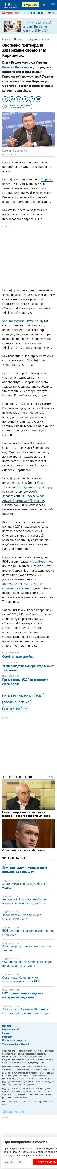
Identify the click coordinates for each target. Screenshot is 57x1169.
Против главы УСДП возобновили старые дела (25, 682)
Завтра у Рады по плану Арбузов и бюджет (24, 886)
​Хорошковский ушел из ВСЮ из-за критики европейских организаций (25, 1011)
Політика (19, 39)
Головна (6, 39)
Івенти (6, 1033)
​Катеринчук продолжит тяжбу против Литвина (27, 948)
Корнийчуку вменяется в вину (22, 321)
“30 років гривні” (33, 13)
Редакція (7, 1036)
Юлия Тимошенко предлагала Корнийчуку (27, 484)
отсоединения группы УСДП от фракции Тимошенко (23, 586)
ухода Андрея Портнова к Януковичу (23, 498)
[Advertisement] (28, 257)
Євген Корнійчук (16, 709)
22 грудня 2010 (35, 39)
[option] (28, 26)
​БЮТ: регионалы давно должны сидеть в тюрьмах (27, 932)
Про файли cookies (13, 1162)
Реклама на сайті (11, 1029)
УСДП (39, 695)
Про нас (6, 1025)
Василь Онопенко (16, 702)
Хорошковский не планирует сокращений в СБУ (21, 917)
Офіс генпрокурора (17, 695)
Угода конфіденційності (15, 1044)
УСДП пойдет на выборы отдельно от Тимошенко (27, 668)
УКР (44, 5)
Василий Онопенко (15, 67)
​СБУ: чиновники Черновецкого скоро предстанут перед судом (27, 964)
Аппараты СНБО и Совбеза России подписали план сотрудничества (25, 901)
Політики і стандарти (14, 1040)
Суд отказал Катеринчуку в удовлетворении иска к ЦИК (21, 979)
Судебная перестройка (17, 656)
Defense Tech (10, 13)
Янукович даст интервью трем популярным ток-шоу (24, 869)
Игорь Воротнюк (40, 561)
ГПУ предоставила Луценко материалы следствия (22, 995)
